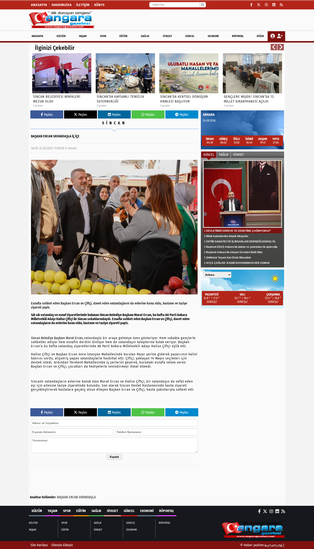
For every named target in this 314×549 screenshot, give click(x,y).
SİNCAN (114, 123)
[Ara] (202, 5)
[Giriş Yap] (273, 36)
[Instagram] (266, 5)
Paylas (48, 115)
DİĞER (260, 36)
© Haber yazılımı (252, 545)
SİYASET (167, 36)
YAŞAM (83, 36)
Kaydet (114, 456)
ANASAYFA (37, 36)
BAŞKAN (62, 497)
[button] (274, 47)
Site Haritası (39, 545)
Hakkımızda (62, 5)
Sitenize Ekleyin (62, 545)
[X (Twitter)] (259, 5)
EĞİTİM (123, 36)
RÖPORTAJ (237, 36)
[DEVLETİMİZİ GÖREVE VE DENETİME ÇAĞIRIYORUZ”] (242, 212)
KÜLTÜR (61, 36)
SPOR (103, 36)
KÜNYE (99, 5)
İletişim (83, 5)
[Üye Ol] (279, 36)
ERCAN (73, 497)
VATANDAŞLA (87, 497)
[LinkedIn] (274, 5)
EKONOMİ (213, 36)
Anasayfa (39, 5)
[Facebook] (251, 5)
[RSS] (281, 5)
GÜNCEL (189, 36)
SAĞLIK (145, 36)
